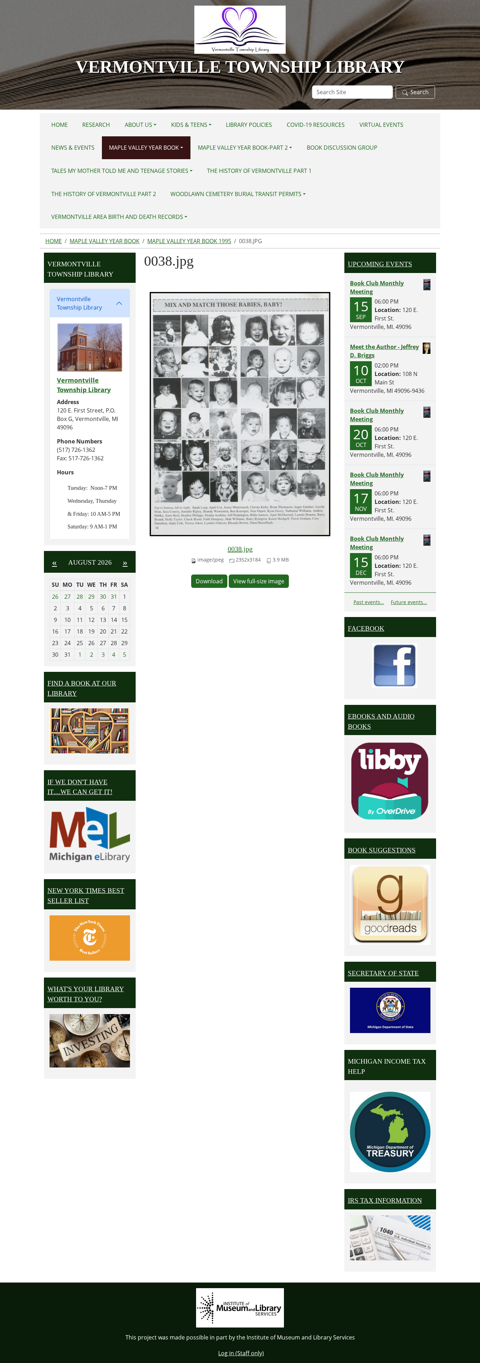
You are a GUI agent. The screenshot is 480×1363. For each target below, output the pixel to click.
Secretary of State (383, 973)
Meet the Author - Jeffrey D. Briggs (384, 351)
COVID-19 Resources (316, 125)
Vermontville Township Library (79, 303)
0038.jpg (240, 549)
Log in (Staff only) (241, 1353)
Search (419, 92)
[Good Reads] (390, 905)
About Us (138, 125)
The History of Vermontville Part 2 (103, 194)
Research (96, 125)
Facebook (366, 628)
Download (209, 581)
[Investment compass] (90, 1040)
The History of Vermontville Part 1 (259, 171)
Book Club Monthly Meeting (377, 287)
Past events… (368, 602)
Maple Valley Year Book (144, 147)
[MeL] (90, 834)
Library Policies (249, 125)
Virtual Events (381, 125)
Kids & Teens (189, 125)
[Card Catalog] (90, 731)
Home (59, 125)
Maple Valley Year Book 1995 (189, 241)
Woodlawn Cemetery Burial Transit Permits (235, 194)
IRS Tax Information (385, 1200)
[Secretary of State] (390, 1010)
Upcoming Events (380, 264)
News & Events (73, 147)
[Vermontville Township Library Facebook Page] (394, 665)
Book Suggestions (382, 850)
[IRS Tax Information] (390, 1237)
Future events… (409, 602)
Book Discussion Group (342, 147)
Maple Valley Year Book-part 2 (243, 147)
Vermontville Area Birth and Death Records (117, 217)
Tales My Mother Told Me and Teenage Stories (119, 171)
